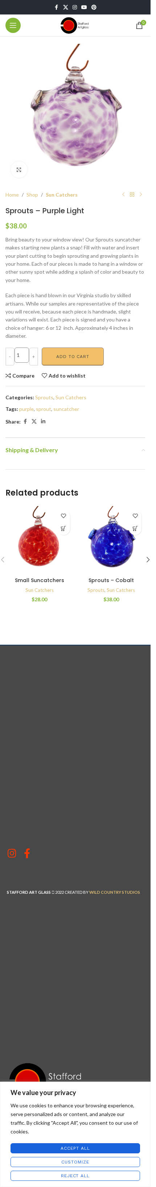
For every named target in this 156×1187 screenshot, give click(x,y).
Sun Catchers (62, 194)
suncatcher (66, 409)
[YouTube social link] (84, 7)
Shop (32, 194)
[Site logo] (75, 25)
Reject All (75, 1175)
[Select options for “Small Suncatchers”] (63, 528)
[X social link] (65, 7)
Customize (75, 1162)
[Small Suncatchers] (39, 540)
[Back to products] (132, 194)
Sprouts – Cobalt (111, 580)
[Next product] (140, 194)
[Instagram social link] (74, 7)
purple (26, 409)
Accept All (75, 1148)
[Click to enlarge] (19, 169)
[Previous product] (123, 194)
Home (12, 194)
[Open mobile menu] (13, 25)
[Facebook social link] (56, 7)
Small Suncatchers (39, 580)
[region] (75, 1134)
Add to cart (72, 356)
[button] (135, 528)
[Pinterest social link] (94, 7)
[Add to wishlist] (63, 516)
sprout (43, 409)
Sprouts (44, 397)
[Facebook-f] (27, 853)
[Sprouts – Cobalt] (111, 540)
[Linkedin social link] (43, 421)
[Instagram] (12, 853)
